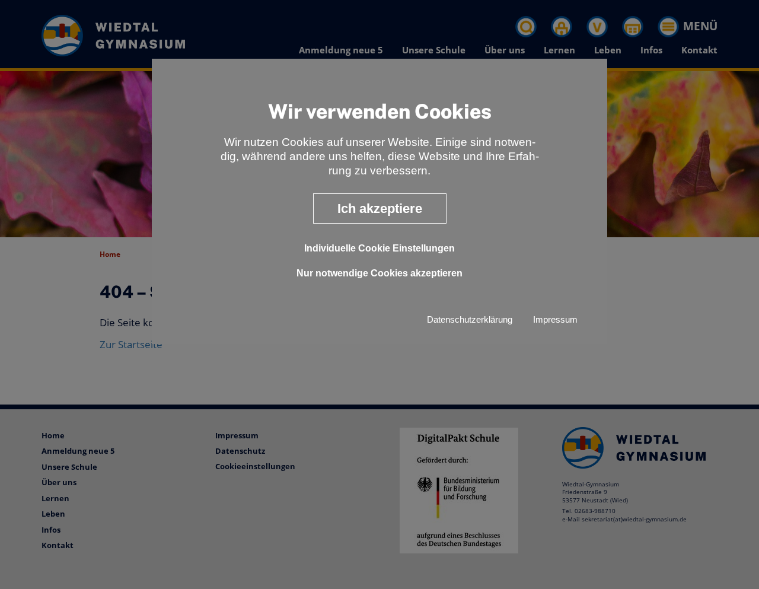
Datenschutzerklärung (469, 319)
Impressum (555, 319)
